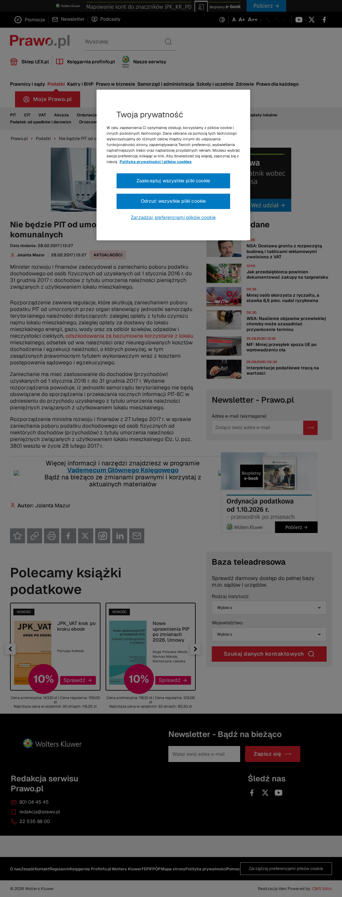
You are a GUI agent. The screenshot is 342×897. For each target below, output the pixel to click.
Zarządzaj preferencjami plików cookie (173, 217)
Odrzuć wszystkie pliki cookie (173, 201)
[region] (173, 165)
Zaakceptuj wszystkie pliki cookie (173, 181)
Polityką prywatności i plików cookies (156, 161)
